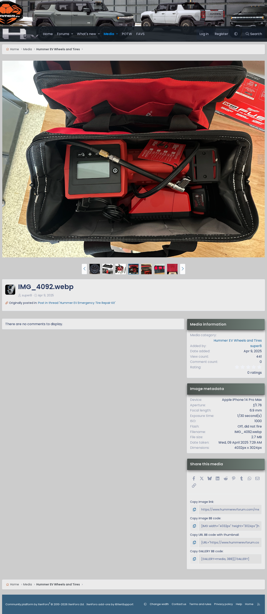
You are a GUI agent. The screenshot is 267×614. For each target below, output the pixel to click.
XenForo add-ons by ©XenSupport (109, 604)
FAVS (140, 33)
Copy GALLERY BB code (206, 551)
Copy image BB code (205, 518)
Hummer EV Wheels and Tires (238, 340)
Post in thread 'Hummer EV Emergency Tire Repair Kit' (77, 303)
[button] (72, 34)
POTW (127, 33)
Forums (63, 33)
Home (48, 33)
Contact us (179, 604)
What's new (86, 33)
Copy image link (201, 502)
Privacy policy (223, 604)
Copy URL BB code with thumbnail (214, 535)
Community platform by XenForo (44, 604)
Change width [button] (159, 604)
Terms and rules (200, 604)
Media (109, 33)
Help (239, 604)
